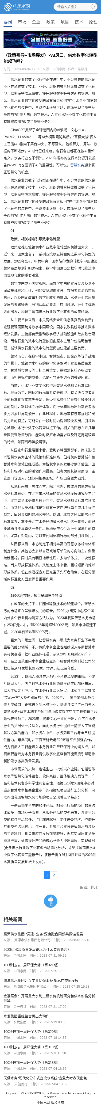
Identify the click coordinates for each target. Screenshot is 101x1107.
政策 (50, 22)
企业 (36, 22)
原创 (93, 22)
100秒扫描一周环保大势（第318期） (32, 1063)
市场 (22, 22)
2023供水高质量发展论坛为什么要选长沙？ (37, 949)
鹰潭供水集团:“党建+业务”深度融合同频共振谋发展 (43, 934)
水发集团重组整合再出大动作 (26, 1016)
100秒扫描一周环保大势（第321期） (32, 965)
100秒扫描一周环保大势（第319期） (32, 1047)
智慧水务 (77, 165)
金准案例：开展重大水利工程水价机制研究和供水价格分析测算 (49, 998)
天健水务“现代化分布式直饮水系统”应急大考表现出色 (45, 1078)
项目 (65, 22)
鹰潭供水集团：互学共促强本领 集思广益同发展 (41, 980)
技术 (79, 22)
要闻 (8, 22)
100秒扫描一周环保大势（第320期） (32, 1032)
